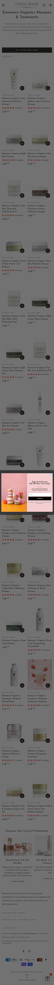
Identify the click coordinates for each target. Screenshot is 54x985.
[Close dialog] (51, 475)
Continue (39, 498)
